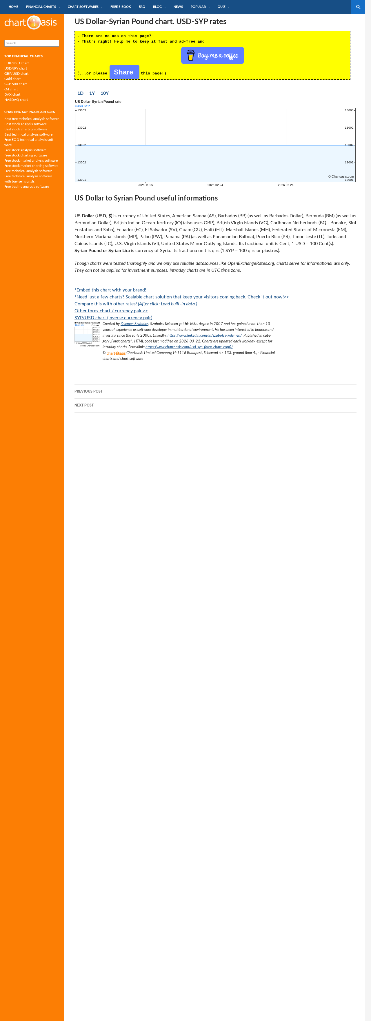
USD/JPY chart (15, 68)
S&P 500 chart (15, 84)
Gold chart (12, 79)
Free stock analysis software (25, 150)
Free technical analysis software (28, 171)
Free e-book (120, 6)
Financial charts (41, 6)
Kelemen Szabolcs (134, 324)
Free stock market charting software (31, 165)
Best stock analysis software (25, 124)
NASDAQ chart (16, 99)
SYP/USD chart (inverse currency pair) (113, 318)
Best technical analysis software (28, 134)
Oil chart (11, 89)
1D (80, 93)
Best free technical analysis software (31, 119)
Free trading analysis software (26, 186)
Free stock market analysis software (31, 160)
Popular (198, 6)
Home (13, 6)
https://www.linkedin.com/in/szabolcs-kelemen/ (205, 335)
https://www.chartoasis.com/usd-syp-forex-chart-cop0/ (189, 347)
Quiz (221, 6)
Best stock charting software (25, 129)
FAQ (142, 6)
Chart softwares (83, 6)
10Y (105, 93)
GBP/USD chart (16, 73)
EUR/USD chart (16, 63)
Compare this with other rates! (135, 304)
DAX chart (12, 94)
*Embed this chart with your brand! (110, 290)
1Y (92, 93)
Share (124, 72)
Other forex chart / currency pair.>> (111, 311)
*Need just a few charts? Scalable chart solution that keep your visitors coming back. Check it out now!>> (181, 297)
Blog (157, 6)
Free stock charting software (25, 155)
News (178, 6)
